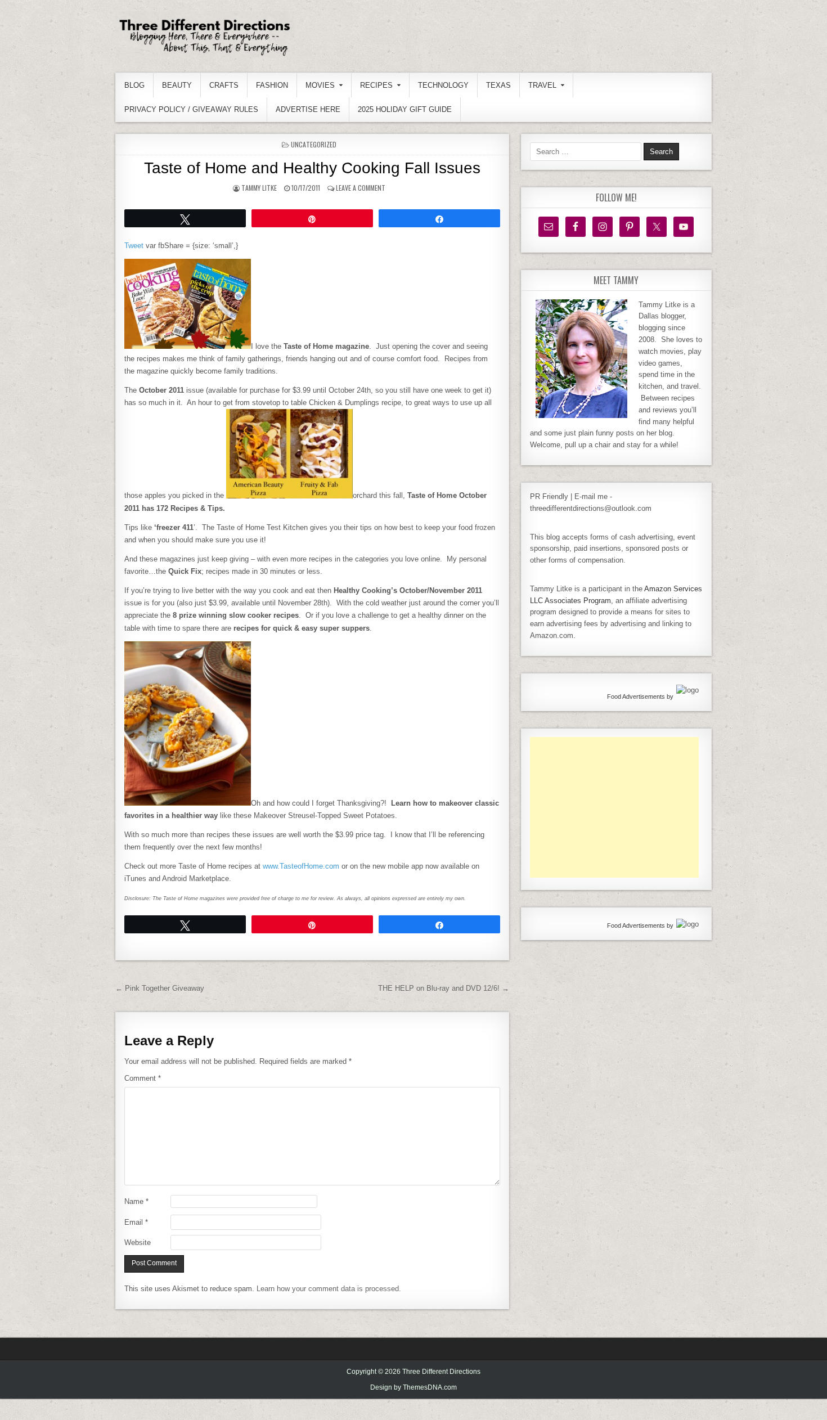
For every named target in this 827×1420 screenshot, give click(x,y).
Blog (134, 85)
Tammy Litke (259, 187)
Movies (320, 85)
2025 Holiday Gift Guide (405, 109)
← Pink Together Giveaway (159, 988)
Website (137, 1242)
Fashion (272, 85)
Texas (498, 85)
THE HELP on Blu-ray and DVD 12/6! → (443, 988)
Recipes (376, 85)
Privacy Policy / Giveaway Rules (191, 109)
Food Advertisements (636, 696)
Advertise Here (308, 109)
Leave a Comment (360, 187)
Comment (142, 1078)
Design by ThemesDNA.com (413, 1387)
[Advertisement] (614, 807)
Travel (542, 85)
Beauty (177, 85)
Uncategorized (313, 144)
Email (136, 1222)
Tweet (133, 245)
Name (136, 1201)
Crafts (224, 85)
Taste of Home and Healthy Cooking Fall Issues (312, 168)
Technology (443, 85)
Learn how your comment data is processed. (329, 1288)
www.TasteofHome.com (301, 866)
